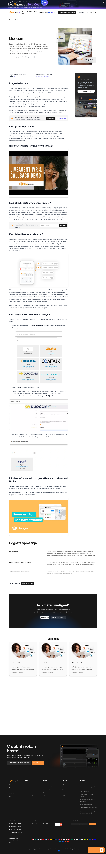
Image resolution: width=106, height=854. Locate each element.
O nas (44, 784)
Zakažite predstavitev (57, 617)
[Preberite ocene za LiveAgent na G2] (58, 824)
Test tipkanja (65, 795)
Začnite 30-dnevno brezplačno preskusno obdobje (18, 763)
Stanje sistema (28, 789)
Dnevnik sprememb (29, 792)
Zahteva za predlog (29, 795)
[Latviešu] (74, 839)
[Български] (35, 839)
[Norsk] (80, 839)
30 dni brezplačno (61, 118)
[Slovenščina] (95, 839)
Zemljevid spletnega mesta (76, 849)
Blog (63, 784)
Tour (10, 796)
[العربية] (33, 839)
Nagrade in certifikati (48, 787)
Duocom (23, 19)
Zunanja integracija (27, 57)
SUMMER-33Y (29, 7)
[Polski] (82, 839)
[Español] (51, 839)
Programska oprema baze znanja (88, 784)
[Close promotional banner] (104, 2)
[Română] (87, 839)
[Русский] (90, 839)
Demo (10, 784)
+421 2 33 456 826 (16, 823)
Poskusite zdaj (45, 617)
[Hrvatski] (61, 839)
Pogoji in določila (37, 849)
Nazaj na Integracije (15, 583)
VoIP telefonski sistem (85, 791)
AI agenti (22, 12)
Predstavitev (81, 12)
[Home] (10, 19)
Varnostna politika (47, 849)
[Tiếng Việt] (65, 841)
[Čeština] (38, 839)
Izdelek (29, 11)
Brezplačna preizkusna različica (67, 12)
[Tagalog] (63, 841)
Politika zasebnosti (58, 849)
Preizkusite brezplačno (27, 583)
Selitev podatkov (29, 787)
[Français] (59, 839)
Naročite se (63, 225)
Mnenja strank (46, 789)
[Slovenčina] (93, 839)
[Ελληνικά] (46, 839)
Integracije (15, 19)
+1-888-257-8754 (16, 826)
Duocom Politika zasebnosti (42, 76)
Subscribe (92, 824)
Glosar (63, 787)
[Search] (56, 12)
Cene (10, 787)
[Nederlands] (77, 839)
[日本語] (69, 839)
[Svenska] (60, 841)
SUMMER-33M (15, 7)
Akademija (64, 789)
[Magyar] (64, 839)
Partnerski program (47, 792)
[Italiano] (67, 839)
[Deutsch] (43, 839)
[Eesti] (54, 839)
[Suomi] (56, 839)
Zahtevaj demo (50, 118)
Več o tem (16, 76)
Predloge (64, 792)
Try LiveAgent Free (86, 91)
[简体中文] (68, 841)
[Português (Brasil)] (85, 839)
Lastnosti (11, 790)
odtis (44, 795)
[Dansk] (41, 839)
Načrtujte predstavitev (36, 763)
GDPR (66, 849)
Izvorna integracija (14, 57)
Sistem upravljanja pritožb (86, 804)
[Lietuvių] (72, 839)
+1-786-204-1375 (16, 829)
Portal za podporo (29, 784)
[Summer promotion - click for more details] (53, 4)
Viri (35, 11)
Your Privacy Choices (65, 851)
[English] (48, 839)
